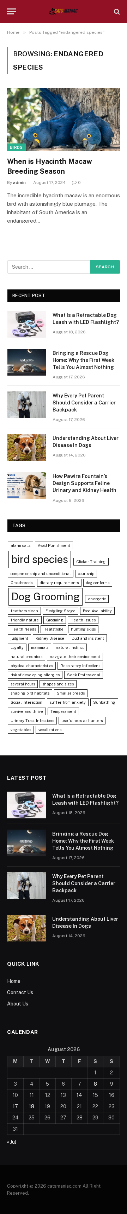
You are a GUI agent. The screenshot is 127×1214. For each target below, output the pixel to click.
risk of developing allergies (35, 675)
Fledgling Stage (60, 611)
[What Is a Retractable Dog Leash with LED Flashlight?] (26, 324)
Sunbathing (104, 702)
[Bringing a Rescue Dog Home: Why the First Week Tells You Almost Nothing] (26, 362)
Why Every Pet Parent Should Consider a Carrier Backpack (84, 403)
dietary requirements (59, 583)
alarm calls (20, 545)
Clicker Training (91, 562)
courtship (86, 573)
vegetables (21, 730)
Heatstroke (53, 629)
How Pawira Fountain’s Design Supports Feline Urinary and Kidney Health (84, 483)
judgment (19, 638)
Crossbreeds (21, 583)
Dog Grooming (45, 596)
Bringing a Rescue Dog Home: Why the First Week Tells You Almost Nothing (83, 360)
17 (15, 1106)
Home (13, 981)
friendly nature (25, 620)
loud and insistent (88, 638)
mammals (39, 647)
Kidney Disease (50, 638)
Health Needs (23, 629)
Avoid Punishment (54, 545)
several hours (23, 684)
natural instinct (70, 647)
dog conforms (97, 583)
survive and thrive (27, 711)
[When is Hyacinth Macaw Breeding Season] (63, 119)
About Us (17, 1004)
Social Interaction (26, 702)
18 (31, 1106)
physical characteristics (32, 666)
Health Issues (83, 620)
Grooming (54, 620)
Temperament (63, 711)
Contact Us (20, 992)
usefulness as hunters (82, 720)
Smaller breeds (71, 693)
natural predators (26, 656)
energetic (97, 599)
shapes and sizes (58, 684)
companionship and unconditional (41, 573)
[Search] (116, 11)
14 (79, 1095)
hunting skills (83, 629)
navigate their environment (75, 656)
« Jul (11, 1142)
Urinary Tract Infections (32, 720)
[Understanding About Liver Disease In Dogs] (26, 447)
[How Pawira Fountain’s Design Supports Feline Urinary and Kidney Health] (26, 485)
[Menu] (11, 11)
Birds (16, 147)
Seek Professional (83, 675)
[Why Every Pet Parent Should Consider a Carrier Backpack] (26, 404)
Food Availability (97, 611)
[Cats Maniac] (63, 11)
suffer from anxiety (68, 702)
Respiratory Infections (80, 666)
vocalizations (49, 730)
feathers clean (24, 611)
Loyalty (17, 647)
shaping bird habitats (30, 693)
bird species (39, 559)
